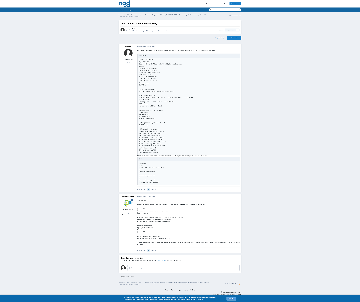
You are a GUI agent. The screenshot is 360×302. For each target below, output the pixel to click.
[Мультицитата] (148, 189)
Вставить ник (141, 189)
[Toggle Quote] (140, 55)
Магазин (122, 10)
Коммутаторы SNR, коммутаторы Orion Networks (152, 31)
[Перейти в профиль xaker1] (122, 30)
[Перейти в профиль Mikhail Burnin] (128, 203)
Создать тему (219, 38)
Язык (167, 290)
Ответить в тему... (136, 268)
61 (129, 63)
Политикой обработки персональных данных (188, 299)
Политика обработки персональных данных (227, 294)
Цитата (154, 189)
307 (129, 213)
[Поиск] (239, 9)
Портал (131, 10)
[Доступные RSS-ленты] (239, 283)
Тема (173, 290)
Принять (231, 298)
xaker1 (133, 29)
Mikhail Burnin (128, 197)
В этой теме (231, 10)
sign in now (161, 260)
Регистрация (235, 3)
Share (220, 30)
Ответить (234, 38)
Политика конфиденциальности (231, 292)
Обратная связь (182, 290)
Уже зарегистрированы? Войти (216, 4)
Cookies (192, 290)
